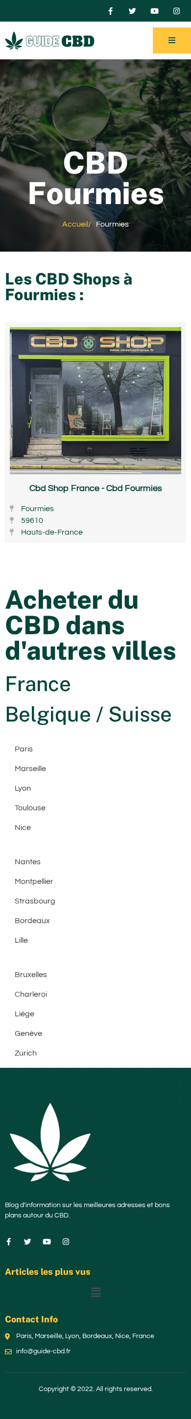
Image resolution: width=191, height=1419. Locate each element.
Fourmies (40, 294)
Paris (24, 749)
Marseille (30, 769)
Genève (28, 1033)
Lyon (23, 788)
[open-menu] (172, 40)
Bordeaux (32, 921)
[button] (95, 1293)
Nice (23, 827)
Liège (24, 1014)
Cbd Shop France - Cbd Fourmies (95, 488)
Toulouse (30, 808)
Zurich (26, 1053)
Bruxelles (31, 975)
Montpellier (34, 881)
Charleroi (31, 994)
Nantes (28, 862)
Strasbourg (35, 901)
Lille (21, 940)
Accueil (75, 224)
